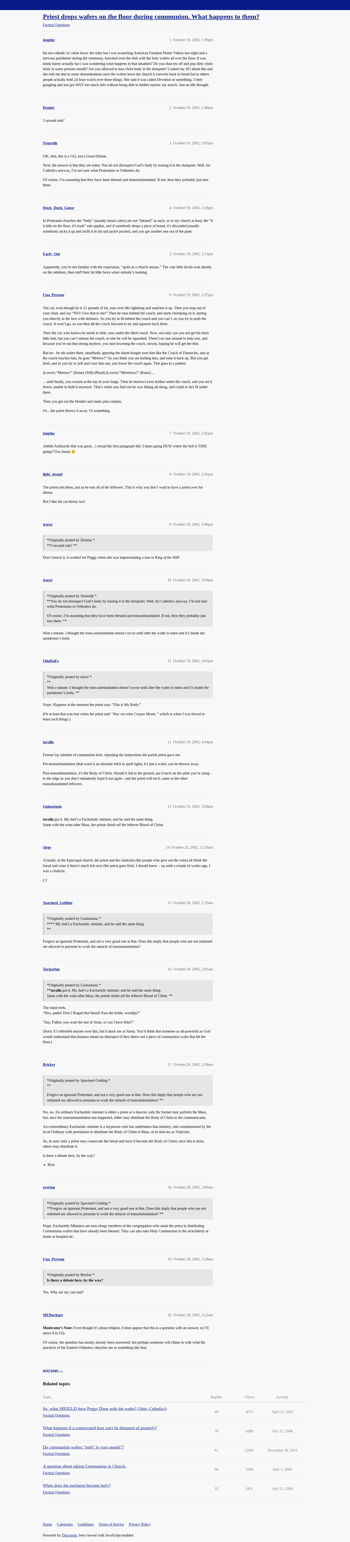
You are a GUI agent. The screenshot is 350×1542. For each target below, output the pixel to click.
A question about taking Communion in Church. (84, 1466)
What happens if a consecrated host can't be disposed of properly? (100, 1427)
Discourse (69, 1535)
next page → (53, 1370)
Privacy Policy (140, 1524)
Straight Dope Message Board (25, 5)
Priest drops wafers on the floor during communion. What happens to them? (151, 16)
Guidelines (86, 1524)
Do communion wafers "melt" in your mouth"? (83, 1447)
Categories (65, 1524)
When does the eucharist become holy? (76, 1485)
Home (47, 1524)
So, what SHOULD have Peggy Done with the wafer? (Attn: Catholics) (105, 1408)
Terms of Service (111, 1524)
